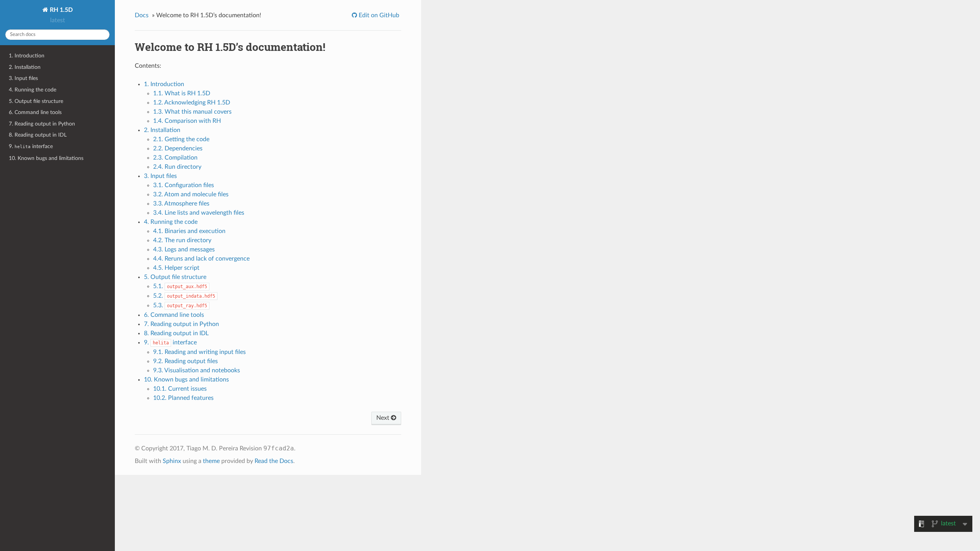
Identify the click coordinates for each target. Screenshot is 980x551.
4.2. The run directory (182, 240)
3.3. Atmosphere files (181, 204)
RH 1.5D (60, 10)
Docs (142, 15)
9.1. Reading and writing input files (199, 352)
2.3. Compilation (175, 158)
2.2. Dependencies (178, 148)
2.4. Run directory (177, 167)
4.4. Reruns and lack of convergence (201, 259)
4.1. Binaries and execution (189, 231)
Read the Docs (274, 461)
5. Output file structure (36, 101)
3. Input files (23, 78)
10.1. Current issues (180, 389)
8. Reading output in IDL (38, 135)
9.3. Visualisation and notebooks (196, 370)
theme (211, 461)
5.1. (180, 286)
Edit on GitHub (378, 15)
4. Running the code (32, 90)
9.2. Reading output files (185, 361)
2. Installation (25, 67)
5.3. (180, 305)
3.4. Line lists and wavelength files (198, 213)
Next (383, 418)
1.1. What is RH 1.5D (181, 93)
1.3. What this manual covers (192, 112)
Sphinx (172, 461)
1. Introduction (26, 56)
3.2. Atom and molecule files (191, 194)
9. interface (31, 146)
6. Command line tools (35, 112)
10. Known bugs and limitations (46, 158)
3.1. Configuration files (183, 185)
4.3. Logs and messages (184, 249)
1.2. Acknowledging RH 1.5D (191, 102)
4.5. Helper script (176, 268)
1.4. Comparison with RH (187, 121)
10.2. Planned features (183, 398)
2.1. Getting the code (181, 139)
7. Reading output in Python (42, 124)
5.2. (184, 296)
